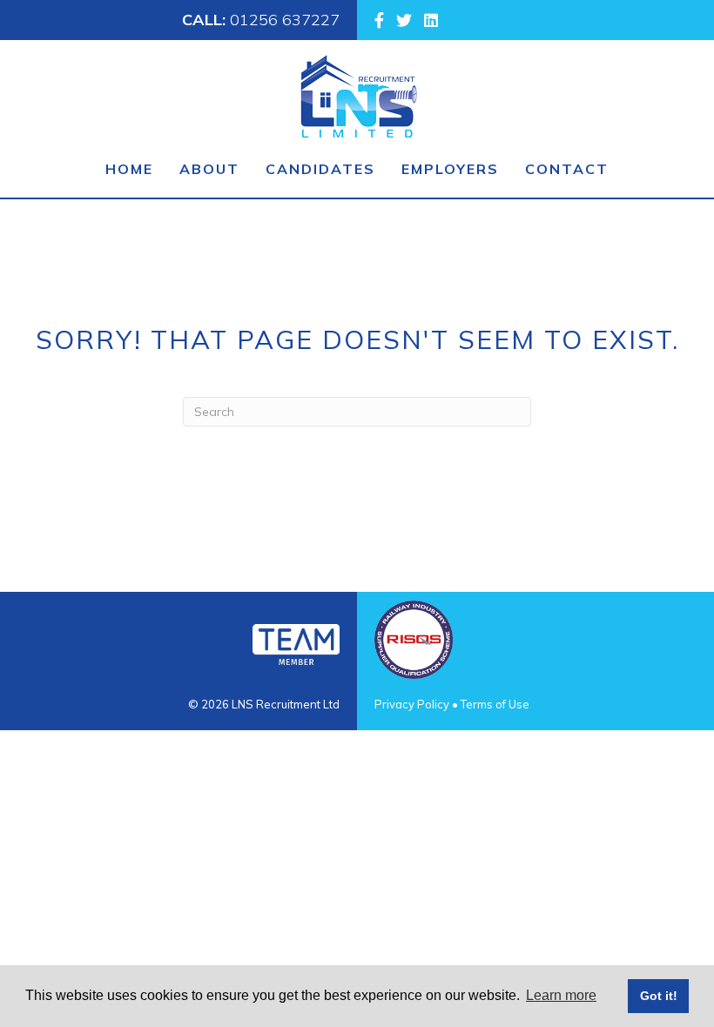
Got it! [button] (658, 996)
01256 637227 (285, 20)
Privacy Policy (411, 704)
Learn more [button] (561, 995)
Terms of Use (495, 704)
